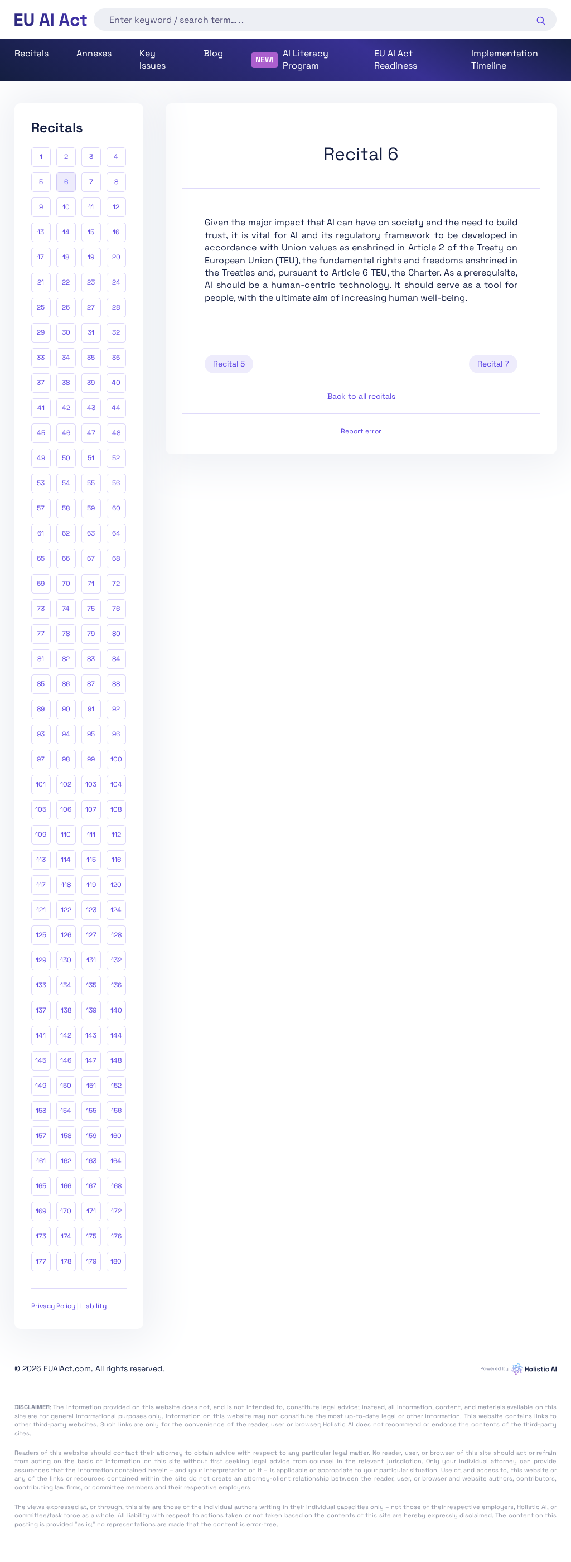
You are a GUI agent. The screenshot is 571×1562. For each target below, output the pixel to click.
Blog (213, 53)
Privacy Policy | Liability (69, 1305)
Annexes (94, 53)
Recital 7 (493, 364)
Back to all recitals (361, 396)
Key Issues (152, 59)
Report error (361, 431)
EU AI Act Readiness (395, 59)
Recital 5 (229, 364)
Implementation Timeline (504, 59)
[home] (50, 20)
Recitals (31, 53)
